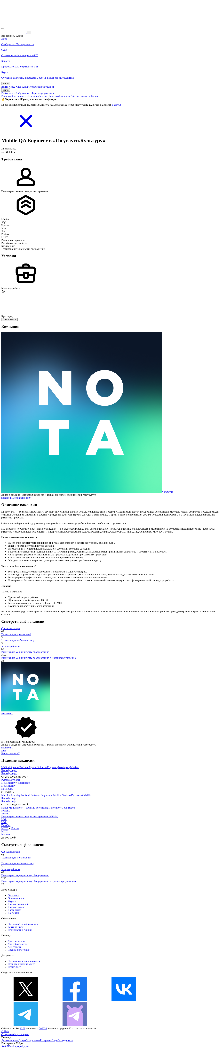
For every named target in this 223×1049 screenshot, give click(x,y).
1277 (22, 1028)
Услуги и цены (16, 898)
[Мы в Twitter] (25, 1000)
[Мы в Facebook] (74, 1000)
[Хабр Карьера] (14, 32)
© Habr (5, 1031)
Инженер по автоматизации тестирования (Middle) (29, 816)
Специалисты (20, 96)
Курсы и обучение (38, 96)
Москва (15, 828)
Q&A (10, 1046)
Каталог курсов (16, 907)
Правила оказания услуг (21, 964)
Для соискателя (16, 941)
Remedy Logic (9, 770)
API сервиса (14, 947)
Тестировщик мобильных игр (17, 640)
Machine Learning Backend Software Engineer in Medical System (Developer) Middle (46, 795)
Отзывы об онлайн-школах (23, 924)
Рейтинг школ (16, 927)
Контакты (13, 912)
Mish (4, 819)
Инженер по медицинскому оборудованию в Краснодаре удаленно (38, 657)
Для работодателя (17, 944)
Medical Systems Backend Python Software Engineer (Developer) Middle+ (40, 767)
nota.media (7, 497)
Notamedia (167, 491)
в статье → (118, 104)
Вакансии (6, 96)
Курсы (25, 1046)
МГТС (4, 828)
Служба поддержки (19, 949)
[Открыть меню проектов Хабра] (2, 28)
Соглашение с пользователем (24, 961)
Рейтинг (75, 96)
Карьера (17, 1046)
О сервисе (13, 895)
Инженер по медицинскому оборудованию (25, 652)
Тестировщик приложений (16, 634)
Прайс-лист (14, 967)
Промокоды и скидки (20, 930)
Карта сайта (14, 910)
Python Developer (10, 779)
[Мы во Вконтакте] (123, 1000)
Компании (65, 96)
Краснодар (24, 782)
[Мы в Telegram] (25, 1025)
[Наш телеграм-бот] (74, 1025)
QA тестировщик (10, 628)
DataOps (5, 825)
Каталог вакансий (18, 904)
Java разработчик (10, 646)
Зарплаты (85, 96)
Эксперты (53, 96)
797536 (43, 1028)
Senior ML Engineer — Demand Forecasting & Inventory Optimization (38, 807)
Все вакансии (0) (22, 497)
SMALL (5, 810)
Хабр (4, 1046)
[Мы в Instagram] (172, 1000)
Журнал (94, 96)
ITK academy (8, 782)
